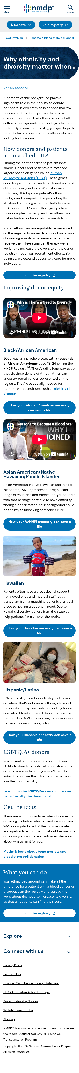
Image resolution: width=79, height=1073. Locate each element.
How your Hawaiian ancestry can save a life (39, 630)
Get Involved (14, 38)
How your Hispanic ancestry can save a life (39, 737)
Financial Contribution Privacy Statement (31, 983)
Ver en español (15, 88)
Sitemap (9, 1019)
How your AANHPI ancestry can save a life (39, 524)
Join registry (57, 24)
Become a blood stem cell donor (52, 38)
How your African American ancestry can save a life (39, 407)
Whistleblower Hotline (18, 1010)
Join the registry (50, 275)
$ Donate (23, 24)
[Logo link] (38, 8)
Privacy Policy (12, 965)
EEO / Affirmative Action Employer (26, 992)
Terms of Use (12, 974)
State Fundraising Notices (20, 1001)
